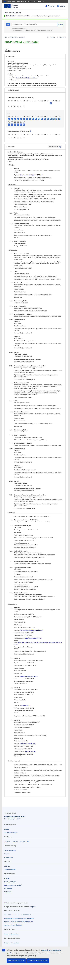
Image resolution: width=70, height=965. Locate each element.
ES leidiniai (7, 892)
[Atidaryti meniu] (7, 50)
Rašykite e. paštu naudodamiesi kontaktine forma (18, 921)
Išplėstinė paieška (17, 30)
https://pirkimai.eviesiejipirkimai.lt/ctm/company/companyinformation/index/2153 (38, 643)
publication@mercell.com (27, 743)
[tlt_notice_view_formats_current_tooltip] (60, 147)
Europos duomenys (10, 881)
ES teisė (6, 878)
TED (5, 37)
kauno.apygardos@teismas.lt (29, 676)
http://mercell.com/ (30, 751)
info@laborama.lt (25, 705)
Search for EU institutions (11, 934)
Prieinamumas (8, 857)
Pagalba (6, 829)
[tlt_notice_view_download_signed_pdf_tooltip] (51, 103)
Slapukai (6, 854)
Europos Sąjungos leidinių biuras (14, 816)
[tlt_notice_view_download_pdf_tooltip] (9, 119)
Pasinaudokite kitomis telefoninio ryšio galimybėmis (19, 918)
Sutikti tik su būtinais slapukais (37, 960)
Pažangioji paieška (30, 30)
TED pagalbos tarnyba (10, 832)
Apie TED (7, 866)
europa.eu (32, 907)
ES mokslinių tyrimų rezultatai (12, 885)
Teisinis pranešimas (10, 850)
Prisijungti (51, 6)
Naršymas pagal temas (44, 30)
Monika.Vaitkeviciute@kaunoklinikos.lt (26, 78)
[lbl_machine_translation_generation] (30, 131)
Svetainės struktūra (9, 869)
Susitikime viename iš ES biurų (13, 925)
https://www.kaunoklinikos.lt (33, 638)
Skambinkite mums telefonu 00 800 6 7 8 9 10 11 (18, 915)
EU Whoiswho (8, 888)
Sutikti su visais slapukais (16, 960)
